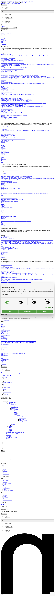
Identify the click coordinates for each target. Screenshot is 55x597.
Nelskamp (3, 118)
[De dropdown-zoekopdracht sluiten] (16, 27)
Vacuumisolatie (4, 254)
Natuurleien (3, 93)
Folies (2, 113)
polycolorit (12, 280)
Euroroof (33, 241)
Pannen (5, 59)
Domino (11, 57)
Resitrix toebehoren (14, 67)
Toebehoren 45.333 (32, 103)
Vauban (15, 410)
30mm (13, 243)
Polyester (9, 272)
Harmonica (6, 57)
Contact (5, 495)
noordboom (21, 419)
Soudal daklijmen (43, 274)
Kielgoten (3, 183)
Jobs (11, 3)
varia (16, 280)
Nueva (15, 414)
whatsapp (12, 2)
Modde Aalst (7, 21)
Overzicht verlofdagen (8, 490)
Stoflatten (3, 326)
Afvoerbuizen (16, 176)
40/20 (28, 94)
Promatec (2, 153)
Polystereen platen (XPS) (6, 236)
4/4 (9, 328)
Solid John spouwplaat (5, 362)
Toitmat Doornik (8, 17)
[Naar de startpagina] (2, 26)
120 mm (20, 98)
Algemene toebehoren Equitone (42, 130)
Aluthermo (3, 115)
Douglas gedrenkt (4, 331)
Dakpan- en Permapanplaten (7, 99)
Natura (9, 130)
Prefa (2, 162)
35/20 (20, 94)
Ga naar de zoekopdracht (16, 1)
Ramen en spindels (17, 83)
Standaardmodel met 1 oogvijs (14, 178)
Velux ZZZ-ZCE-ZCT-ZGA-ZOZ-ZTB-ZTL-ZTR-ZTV (23, 77)
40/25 (34, 94)
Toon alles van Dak (5, 52)
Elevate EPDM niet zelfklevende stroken (21, 64)
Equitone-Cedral (4, 129)
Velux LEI (14, 78)
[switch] (21, 302)
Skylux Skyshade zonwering (35, 83)
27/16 (9, 94)
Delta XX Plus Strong (38, 113)
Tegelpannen (10, 59)
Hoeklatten (3, 277)
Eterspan (2, 157)
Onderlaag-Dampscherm (8, 63)
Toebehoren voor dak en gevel (7, 267)
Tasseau (2, 191)
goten (11, 198)
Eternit (9, 92)
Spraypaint (33, 273)
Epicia (2, 324)
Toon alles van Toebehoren (6, 265)
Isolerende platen (14, 112)
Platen (9, 105)
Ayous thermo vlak (21, 353)
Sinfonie (15, 57)
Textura (16, 130)
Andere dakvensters (5, 87)
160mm (2, 244)
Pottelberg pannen (8, 55)
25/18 (7, 94)
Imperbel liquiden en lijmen (22, 274)
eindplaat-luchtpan (23, 420)
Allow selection (27, 311)
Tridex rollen (6, 70)
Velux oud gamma (5, 75)
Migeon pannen (35, 55)
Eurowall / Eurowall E (19, 240)
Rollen (2, 213)
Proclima (16, 115)
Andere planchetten (5, 354)
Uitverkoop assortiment (33, 132)
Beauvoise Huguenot (8, 60)
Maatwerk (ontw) (4, 106)
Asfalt (2, 63)
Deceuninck (3, 143)
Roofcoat (29, 273)
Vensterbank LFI (8, 78)
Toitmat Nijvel (8, 22)
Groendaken (21, 63)
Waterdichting (4, 280)
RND (2, 325)
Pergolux (2, 86)
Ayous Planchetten (5, 353)
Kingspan (3, 257)
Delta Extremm (29, 113)
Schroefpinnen (46, 178)
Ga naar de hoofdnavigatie (27, 1)
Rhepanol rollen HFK (9, 69)
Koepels (2, 83)
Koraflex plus (28, 268)
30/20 (15, 94)
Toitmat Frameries (9, 18)
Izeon (4, 141)
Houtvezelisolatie (4, 252)
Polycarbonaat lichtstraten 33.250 (22, 101)
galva (7, 177)
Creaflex (2, 269)
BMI (2, 58)
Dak (4, 465)
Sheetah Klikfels (4, 105)
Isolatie (4, 469)
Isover (17, 248)
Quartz (11, 173)
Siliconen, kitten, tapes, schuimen (8, 279)
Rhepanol (3, 69)
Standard (16, 413)
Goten (11, 175)
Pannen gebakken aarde (6, 54)
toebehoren (9, 71)
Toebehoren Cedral (19, 132)
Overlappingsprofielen (16, 193)
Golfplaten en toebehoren (6, 107)
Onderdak (3, 111)
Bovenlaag (16, 63)
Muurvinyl (3, 146)
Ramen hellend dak (14, 76)
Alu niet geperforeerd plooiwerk (12, 221)
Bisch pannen (29, 55)
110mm (38, 243)
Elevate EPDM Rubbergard (7, 64)
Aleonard (41, 55)
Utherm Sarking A (15, 242)
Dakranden (11, 134)
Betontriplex (3, 360)
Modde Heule (8, 14)
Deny (10, 311)
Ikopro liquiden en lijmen (33, 274)
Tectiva (6, 130)
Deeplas (2, 145)
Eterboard (3, 154)
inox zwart (17, 177)
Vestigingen (14, 3)
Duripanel (3, 158)
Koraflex (14, 268)
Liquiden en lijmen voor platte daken (8, 274)
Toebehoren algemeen (41, 103)
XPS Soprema (4, 237)
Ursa (7, 248)
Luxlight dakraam (4, 88)
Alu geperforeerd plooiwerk (25, 221)
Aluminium (3, 218)
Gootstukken (11, 75)
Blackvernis (24, 273)
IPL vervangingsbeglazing (41, 77)
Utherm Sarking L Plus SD (25, 242)
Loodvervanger (4, 268)
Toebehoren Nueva (21, 416)
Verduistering (17, 75)
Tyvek (51, 113)
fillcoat (8, 280)
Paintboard (20, 130)
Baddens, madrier (4, 339)
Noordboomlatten (4, 355)
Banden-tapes (28, 279)
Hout (4, 472)
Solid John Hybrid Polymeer (37, 279)
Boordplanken (4, 347)
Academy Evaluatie (7, 500)
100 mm (17, 98)
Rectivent (28, 241)
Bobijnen (2, 187)
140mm (48, 243)
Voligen (2, 327)
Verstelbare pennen (30, 177)
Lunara (30, 130)
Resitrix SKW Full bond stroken (26, 67)
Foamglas (15, 277)
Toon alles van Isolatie (5, 234)
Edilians (2, 60)
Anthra (8, 173)
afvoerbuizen (16, 199)
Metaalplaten (3, 95)
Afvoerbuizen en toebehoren (7, 176)
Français (6, 7)
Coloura (27, 130)
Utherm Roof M (7, 242)
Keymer (45, 55)
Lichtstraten (3, 101)
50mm (19, 243)
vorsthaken (16, 201)
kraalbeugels (23, 177)
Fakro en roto (3, 80)
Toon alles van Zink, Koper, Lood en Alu (9, 170)
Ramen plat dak (21, 76)
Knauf (9, 248)
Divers (2, 222)
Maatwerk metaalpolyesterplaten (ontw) (35, 106)
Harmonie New (23, 57)
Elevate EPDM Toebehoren (14, 65)
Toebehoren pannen (13, 117)
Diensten (5, 482)
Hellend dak (3, 248)
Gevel (2, 147)
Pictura (12, 130)
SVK (7, 90)
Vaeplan (2, 71)
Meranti (2, 349)
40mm (16, 243)
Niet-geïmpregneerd (5, 344)
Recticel (2, 240)
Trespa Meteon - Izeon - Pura (7, 140)
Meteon (7, 141)
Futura (18, 57)
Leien (2, 90)
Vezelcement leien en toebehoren (7, 89)
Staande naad (3, 188)
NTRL (4, 173)
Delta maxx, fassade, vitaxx (20, 113)
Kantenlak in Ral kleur (20, 139)
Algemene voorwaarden (8, 498)
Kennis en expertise (7, 483)
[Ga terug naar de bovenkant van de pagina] (1, 594)
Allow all (45, 311)
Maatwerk (3, 185)
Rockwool (13, 248)
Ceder (2, 350)
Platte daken (3, 61)
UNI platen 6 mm (12, 137)
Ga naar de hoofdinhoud (6, 1)
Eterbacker (3, 156)
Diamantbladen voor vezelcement (8, 135)
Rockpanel (3, 136)
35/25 (26, 94)
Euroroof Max (38, 241)
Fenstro (2, 81)
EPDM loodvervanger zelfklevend (38, 268)
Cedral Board (4, 134)
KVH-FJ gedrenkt (4, 333)
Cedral (4, 90)
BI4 (5, 240)
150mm (51, 243)
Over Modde (3, 3)
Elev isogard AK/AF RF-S (6, 243)
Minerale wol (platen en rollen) (7, 247)
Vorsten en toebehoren (5, 201)
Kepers (2, 336)
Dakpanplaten (16, 99)
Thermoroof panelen (10, 101)
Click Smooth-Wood (10, 132)
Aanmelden (3, 33)
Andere (15, 188)
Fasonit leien (3, 151)
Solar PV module (14, 105)
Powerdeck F (31, 240)
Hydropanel (3, 159)
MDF (2, 361)
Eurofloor (20, 241)
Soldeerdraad (3, 190)
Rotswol (11, 277)
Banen (7, 188)
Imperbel (7, 277)
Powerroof (26, 240)
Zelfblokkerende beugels (13, 179)
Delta (4, 113)
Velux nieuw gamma (5, 76)
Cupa (2, 94)
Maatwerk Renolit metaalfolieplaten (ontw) (17, 106)
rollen (5, 71)
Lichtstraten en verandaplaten (7, 84)
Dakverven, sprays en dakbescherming (9, 273)
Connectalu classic (50, 268)
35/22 (23, 94)
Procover (25, 115)
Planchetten (3, 352)
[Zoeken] (14, 27)
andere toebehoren (23, 421)
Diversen (2, 72)
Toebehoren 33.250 (23, 103)
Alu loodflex (22, 268)
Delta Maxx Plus (46, 113)
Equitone (3, 130)
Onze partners (6, 474)
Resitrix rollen (7, 67)
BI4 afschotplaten (10, 240)
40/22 (31, 94)
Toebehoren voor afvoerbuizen (25, 176)
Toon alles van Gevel (5, 126)
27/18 (12, 94)
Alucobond (3, 160)
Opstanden (10, 83)
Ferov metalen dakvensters (6, 82)
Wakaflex (9, 268)
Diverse (2, 184)
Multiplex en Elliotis (5, 359)
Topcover (24, 241)
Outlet (4, 470)
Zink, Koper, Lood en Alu (8, 467)
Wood (5, 132)
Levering (5, 496)
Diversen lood (4, 217)
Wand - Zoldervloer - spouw (7, 250)
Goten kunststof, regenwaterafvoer (8, 282)
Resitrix (2, 67)
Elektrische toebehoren (45, 76)
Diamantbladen (4, 131)
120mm (41, 243)
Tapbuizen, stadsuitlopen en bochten (8, 216)
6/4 (11, 328)
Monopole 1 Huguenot (18, 60)
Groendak (3, 66)
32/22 (17, 94)
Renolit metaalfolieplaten (24, 104)
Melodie (28, 57)
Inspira (33, 130)
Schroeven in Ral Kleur (11, 139)
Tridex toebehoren (13, 70)
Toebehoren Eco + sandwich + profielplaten (10, 103)
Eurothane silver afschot (12, 241)
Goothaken (3, 177)
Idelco (2, 246)
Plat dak (2, 249)
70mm (25, 243)
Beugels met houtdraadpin (26, 178)
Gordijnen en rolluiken (35, 76)
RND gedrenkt (4, 328)
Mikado (32, 57)
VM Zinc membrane (9, 115)
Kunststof (10, 109)
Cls (1, 343)
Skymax (43, 83)
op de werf (23, 2)
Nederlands (4, 4)
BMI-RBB (3, 117)
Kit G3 (18, 188)
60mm (22, 243)
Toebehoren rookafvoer (6, 77)
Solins (2, 194)
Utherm (2, 242)
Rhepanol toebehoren (18, 69)
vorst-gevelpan (22, 418)
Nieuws (8, 3)
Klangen (11, 188)
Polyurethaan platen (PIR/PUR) (7, 238)
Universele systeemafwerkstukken (40, 193)
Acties (18, 3)
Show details (48, 307)
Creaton (2, 57)
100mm (34, 243)
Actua (15, 412)
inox (14, 177)
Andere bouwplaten (5, 152)
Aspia (48, 55)
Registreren (8, 33)
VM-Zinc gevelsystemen (6, 193)
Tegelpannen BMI (12, 58)
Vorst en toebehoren (5, 182)
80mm (28, 243)
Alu (6, 272)
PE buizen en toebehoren (26, 282)
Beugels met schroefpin (37, 178)
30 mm (10, 97)
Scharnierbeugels (4, 178)
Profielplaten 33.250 (10, 100)
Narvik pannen (15, 55)
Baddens (2, 341)
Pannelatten (3, 322)
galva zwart (10, 177)
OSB (2, 358)
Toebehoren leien (4, 92)
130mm (45, 243)
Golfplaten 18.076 (28, 100)
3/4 (8, 328)
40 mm (13, 98)
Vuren (2, 332)
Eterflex (17, 268)
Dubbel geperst (6, 112)
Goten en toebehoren (5, 175)
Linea (24, 130)
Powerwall (43, 240)
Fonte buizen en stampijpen (6, 181)
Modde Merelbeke (9, 16)
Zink (2, 172)
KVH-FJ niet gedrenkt (5, 335)
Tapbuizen (3, 215)
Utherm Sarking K (48, 242)
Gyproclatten (3, 364)
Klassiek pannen (22, 55)
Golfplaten (3, 109)
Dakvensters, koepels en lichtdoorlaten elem (10, 73)
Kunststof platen (21, 112)
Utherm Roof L (40, 242)
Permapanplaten (22, 99)
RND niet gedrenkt (5, 330)
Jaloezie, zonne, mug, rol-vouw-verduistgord (29, 75)
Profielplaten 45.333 (19, 100)
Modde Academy (7, 488)
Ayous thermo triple (13, 353)
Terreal (2, 59)
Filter (3, 450)
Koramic (2, 55)
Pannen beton (3, 116)
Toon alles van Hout (5, 320)
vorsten (11, 182)
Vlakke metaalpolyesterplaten (12, 104)
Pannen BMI (6, 58)
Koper (2, 195)
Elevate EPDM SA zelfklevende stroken (38, 64)
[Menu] (1, 25)
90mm (31, 243)
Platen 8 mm (6, 137)
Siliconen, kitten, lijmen (20, 279)
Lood (2, 212)
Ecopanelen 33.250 (5, 97)
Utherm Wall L (34, 242)
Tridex (2, 70)
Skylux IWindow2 (25, 83)
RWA (19, 282)
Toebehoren (28, 99)
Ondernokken (4, 271)
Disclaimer (5, 497)
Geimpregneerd (4, 345)
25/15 (4, 94)
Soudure (2, 189)
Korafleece (20, 115)
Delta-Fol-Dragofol (10, 113)
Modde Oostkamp (9, 20)
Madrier (2, 342)
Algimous (19, 273)
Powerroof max (37, 240)
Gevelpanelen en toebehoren (27, 193)
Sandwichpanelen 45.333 (6, 98)
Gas (1, 278)
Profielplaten (3, 100)
